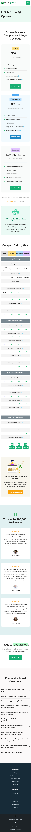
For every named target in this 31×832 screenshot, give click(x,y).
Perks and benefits (15, 776)
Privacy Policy (15, 827)
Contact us (15, 796)
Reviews (15, 801)
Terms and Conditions (15, 829)
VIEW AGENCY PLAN (15, 492)
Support (15, 784)
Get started (15, 657)
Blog (15, 773)
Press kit (15, 807)
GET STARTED (15, 86)
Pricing (15, 799)
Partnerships (15, 804)
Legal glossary (16, 781)
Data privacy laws (15, 778)
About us (15, 793)
